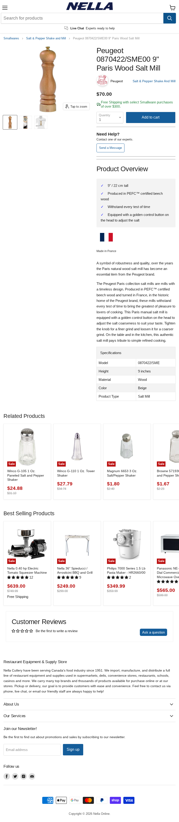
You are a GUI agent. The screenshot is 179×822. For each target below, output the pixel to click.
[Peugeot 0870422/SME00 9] (10, 122)
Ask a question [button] (153, 632)
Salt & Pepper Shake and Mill (46, 38)
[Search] (169, 18)
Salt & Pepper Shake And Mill (154, 81)
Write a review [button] (124, 632)
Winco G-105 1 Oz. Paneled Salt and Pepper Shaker (25, 475)
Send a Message (110, 148)
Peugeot (116, 81)
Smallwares (11, 38)
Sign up (73, 749)
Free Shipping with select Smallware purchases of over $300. (137, 104)
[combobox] (82, 18)
